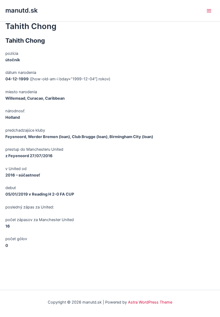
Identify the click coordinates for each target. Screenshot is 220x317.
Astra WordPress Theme (150, 302)
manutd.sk (21, 10)
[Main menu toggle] (209, 10)
